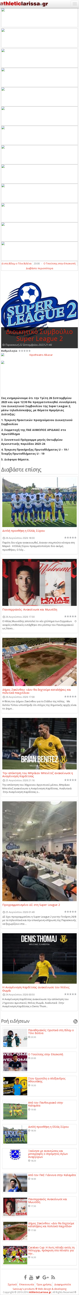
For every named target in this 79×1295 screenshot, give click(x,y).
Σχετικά (12, 1284)
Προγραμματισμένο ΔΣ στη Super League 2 (31, 905)
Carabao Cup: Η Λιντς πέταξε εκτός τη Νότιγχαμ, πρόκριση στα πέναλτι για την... (51, 1250)
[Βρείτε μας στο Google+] (46, 1277)
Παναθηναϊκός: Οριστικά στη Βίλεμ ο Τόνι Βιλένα (51, 1032)
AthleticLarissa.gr (40, 1292)
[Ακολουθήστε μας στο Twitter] (38, 1277)
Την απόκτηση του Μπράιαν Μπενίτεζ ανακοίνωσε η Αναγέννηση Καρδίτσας (37, 774)
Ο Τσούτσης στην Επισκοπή (53, 263)
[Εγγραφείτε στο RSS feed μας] (53, 1277)
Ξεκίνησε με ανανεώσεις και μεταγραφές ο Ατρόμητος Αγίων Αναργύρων (48, 1153)
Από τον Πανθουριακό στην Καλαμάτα (45, 1104)
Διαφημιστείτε (62, 1284)
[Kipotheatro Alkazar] (39, 354)
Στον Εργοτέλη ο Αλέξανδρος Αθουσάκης (46, 1080)
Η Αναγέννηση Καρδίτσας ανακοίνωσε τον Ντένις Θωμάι (36, 989)
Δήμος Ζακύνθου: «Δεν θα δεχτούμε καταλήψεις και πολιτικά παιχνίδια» (36, 691)
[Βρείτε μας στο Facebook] (25, 1277)
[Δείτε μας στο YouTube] (31, 1277)
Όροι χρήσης (44, 1284)
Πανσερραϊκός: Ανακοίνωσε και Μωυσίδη (29, 609)
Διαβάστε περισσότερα (39, 268)
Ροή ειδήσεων (15, 1021)
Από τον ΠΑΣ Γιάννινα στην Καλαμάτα (52, 1175)
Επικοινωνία (26, 1284)
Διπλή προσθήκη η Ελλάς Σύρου (23, 530)
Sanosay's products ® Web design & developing (40, 1289)
